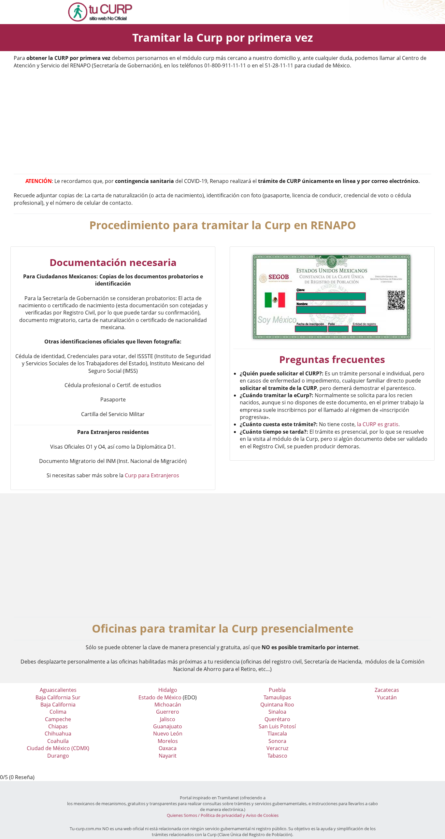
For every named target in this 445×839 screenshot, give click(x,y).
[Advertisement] (222, 121)
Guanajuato (167, 726)
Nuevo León (167, 733)
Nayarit (168, 755)
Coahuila (58, 741)
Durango (58, 755)
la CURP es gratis (377, 424)
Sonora (277, 741)
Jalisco (167, 719)
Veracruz (277, 748)
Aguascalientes (58, 689)
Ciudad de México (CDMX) (58, 748)
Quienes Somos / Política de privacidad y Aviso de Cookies (223, 815)
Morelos (168, 741)
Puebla (277, 689)
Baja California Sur (58, 697)
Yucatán (387, 697)
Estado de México (159, 697)
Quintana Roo (277, 704)
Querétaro (277, 719)
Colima (58, 711)
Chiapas (58, 726)
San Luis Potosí (277, 726)
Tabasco (277, 755)
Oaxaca (168, 748)
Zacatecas (387, 689)
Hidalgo (167, 689)
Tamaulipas (277, 697)
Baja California (58, 704)
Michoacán (167, 704)
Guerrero (167, 711)
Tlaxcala (277, 733)
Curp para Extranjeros (152, 475)
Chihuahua (58, 733)
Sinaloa (277, 711)
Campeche (58, 719)
